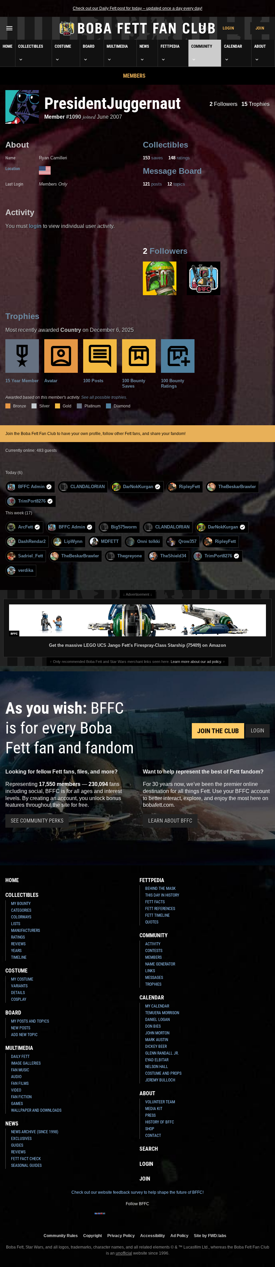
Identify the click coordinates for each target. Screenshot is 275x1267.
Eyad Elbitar (156, 1060)
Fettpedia (170, 46)
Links (150, 970)
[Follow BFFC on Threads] (153, 1217)
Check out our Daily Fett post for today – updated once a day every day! (137, 8)
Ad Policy (179, 1235)
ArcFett (25, 526)
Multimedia (117, 46)
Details (18, 992)
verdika (25, 570)
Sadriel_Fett (30, 555)
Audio (16, 1076)
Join (260, 28)
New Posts (20, 1028)
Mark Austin (156, 1039)
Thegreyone (129, 555)
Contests (153, 950)
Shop (149, 1128)
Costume (63, 46)
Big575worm (124, 526)
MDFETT (110, 541)
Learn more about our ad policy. (196, 662)
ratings (179, 157)
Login (228, 28)
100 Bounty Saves (133, 383)
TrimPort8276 (32, 501)
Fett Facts (155, 902)
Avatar (50, 380)
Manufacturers (25, 930)
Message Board (172, 170)
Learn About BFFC (170, 821)
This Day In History (162, 895)
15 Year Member (22, 380)
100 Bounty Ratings (172, 383)
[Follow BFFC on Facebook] (100, 1217)
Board (89, 46)
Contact (153, 1135)
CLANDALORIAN (87, 486)
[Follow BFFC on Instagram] (110, 1217)
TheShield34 (173, 555)
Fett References (160, 908)
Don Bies (153, 1026)
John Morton (157, 1033)
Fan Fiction (21, 1097)
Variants (19, 986)
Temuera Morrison (162, 1013)
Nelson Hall (156, 1066)
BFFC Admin (31, 486)
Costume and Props (163, 1073)
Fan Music (20, 1070)
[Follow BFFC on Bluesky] (175, 1217)
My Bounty (21, 903)
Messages (154, 977)
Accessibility (152, 1235)
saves (153, 157)
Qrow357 (187, 541)
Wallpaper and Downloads (36, 1110)
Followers (223, 104)
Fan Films (20, 1083)
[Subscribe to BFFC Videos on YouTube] (143, 1217)
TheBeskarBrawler (237, 486)
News (144, 46)
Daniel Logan (157, 1019)
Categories (21, 910)
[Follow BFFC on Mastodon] (164, 1217)
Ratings (18, 937)
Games (17, 1103)
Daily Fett (20, 1056)
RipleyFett (189, 486)
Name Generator (160, 964)
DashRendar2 (32, 541)
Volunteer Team (160, 1102)
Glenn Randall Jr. (162, 1053)
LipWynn (73, 541)
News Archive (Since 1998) (34, 1132)
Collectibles (30, 46)
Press (150, 1115)
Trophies (255, 104)
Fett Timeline (157, 915)
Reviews (18, 944)
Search (149, 1149)
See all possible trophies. (104, 397)
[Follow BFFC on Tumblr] (132, 1217)
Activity (152, 944)
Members (134, 76)
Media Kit (153, 1108)
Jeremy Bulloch (160, 1080)
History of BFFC (159, 1122)
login (35, 226)
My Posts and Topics (30, 1021)
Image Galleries (26, 1063)
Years (16, 950)
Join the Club (218, 731)
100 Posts (93, 380)
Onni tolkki (148, 541)
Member (54, 117)
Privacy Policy (121, 1235)
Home (7, 46)
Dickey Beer (156, 1046)
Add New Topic (24, 1034)
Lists (15, 923)
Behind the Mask (160, 888)
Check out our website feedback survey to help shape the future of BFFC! (137, 1192)
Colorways (21, 917)
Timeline (18, 957)
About (260, 46)
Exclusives (21, 1138)
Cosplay (18, 999)
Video (16, 1090)
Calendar (233, 46)
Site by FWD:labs (210, 1235)
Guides (17, 1145)
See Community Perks (37, 821)
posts (152, 184)
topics (176, 184)
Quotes (151, 922)
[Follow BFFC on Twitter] (121, 1217)
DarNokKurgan (138, 486)
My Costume (22, 979)
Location (12, 168)
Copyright (92, 1235)
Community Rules (61, 1235)
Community (201, 46)
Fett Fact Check (26, 1158)
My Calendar (157, 1006)
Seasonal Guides (26, 1165)
